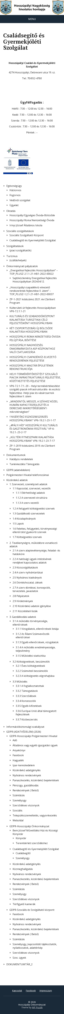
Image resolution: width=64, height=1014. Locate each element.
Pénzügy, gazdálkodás (26, 785)
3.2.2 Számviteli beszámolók (32, 671)
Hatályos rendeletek (21, 459)
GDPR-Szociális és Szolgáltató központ (31, 910)
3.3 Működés (20, 681)
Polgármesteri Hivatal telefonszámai (27, 475)
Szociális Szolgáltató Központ (26, 235)
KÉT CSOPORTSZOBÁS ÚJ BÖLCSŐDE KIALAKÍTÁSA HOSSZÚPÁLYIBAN (31, 330)
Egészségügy (14, 186)
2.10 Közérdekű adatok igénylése (32, 606)
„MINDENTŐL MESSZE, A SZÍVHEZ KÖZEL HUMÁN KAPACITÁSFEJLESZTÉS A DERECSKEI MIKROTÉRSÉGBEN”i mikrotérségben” (33, 407)
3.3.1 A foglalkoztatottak (30, 686)
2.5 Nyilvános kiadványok (27, 577)
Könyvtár (21, 838)
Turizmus (12, 256)
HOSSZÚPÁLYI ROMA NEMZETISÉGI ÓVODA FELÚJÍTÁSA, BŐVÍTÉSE (34, 338)
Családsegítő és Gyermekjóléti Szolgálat (36, 849)
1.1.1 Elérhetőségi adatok (30, 492)
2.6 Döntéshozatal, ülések (28, 582)
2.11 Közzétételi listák (25, 611)
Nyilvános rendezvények (27, 775)
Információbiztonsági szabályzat (25, 726)
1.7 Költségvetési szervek (27, 537)
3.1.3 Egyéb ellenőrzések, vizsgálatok (37, 642)
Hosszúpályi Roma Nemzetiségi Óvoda (31, 220)
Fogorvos (15, 195)
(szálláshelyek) (17, 260)
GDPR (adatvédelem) (18, 470)
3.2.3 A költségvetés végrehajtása (35, 676)
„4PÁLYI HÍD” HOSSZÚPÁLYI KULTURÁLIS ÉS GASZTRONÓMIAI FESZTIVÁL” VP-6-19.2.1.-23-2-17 (33, 429)
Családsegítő (23, 853)
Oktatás (11, 211)
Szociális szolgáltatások (20, 231)
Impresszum (45, 990)
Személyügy (19, 800)
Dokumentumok (15, 455)
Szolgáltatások (15, 246)
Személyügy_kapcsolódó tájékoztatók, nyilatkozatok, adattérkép (35, 945)
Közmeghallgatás (23, 869)
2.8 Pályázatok (21, 596)
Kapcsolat (17, 990)
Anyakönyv (19, 750)
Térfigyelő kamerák (24, 904)
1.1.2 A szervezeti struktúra (31, 497)
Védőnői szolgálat (19, 200)
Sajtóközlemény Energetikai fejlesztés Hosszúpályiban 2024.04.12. (35, 279)
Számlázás (19, 795)
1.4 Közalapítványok (24, 518)
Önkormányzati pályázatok (22, 266)
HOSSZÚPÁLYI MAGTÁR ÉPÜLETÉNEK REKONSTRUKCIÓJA (31, 367)
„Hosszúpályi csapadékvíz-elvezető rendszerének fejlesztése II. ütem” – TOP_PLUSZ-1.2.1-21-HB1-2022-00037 (31, 291)
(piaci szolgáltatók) (20, 250)
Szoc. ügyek (19, 957)
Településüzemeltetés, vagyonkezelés (35, 815)
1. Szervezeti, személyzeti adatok (28, 484)
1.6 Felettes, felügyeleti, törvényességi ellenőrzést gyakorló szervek (35, 530)
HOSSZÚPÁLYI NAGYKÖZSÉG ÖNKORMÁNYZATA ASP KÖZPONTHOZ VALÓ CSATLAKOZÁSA (32, 348)
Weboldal (18, 820)
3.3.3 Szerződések (26, 696)
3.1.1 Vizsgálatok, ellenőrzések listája (37, 628)
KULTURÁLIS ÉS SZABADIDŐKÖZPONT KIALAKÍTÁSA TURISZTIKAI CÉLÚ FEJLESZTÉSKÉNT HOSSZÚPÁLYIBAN (32, 319)
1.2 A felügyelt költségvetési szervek (34, 508)
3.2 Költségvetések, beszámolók (31, 661)
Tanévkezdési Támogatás (24, 464)
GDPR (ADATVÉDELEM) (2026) (23, 731)
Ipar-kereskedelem (24, 765)
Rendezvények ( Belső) (26, 790)
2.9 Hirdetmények (23, 601)
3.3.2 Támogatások (27, 691)
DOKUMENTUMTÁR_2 (19, 964)
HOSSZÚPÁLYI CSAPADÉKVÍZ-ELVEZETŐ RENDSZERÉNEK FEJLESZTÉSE (32, 358)
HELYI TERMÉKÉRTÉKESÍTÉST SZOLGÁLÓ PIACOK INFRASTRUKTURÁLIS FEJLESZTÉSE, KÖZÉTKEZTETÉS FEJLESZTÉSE (35, 377)
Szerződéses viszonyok (26, 805)
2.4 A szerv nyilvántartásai (28, 572)
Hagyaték (18, 760)
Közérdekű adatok (17, 480)
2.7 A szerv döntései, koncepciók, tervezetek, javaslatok (32, 589)
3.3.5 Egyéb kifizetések (29, 706)
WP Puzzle (37, 1007)
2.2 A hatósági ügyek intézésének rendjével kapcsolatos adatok (32, 560)
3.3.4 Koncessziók (26, 701)
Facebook (18, 755)
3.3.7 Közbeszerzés (27, 719)
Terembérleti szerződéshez (32, 843)
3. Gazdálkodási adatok (22, 617)
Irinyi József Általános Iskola (25, 225)
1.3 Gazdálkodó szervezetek (29, 513)
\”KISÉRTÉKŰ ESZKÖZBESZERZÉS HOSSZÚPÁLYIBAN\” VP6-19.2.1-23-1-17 (32, 418)
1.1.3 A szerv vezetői (27, 503)
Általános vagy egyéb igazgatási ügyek (35, 745)
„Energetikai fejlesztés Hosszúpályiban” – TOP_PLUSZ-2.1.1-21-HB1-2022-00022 (33, 272)
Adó (15, 740)
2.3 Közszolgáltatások (25, 567)
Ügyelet (13, 205)
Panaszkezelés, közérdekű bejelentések (36, 780)
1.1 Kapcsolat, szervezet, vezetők (32, 488)
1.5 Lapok (18, 523)
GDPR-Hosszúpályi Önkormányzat (29, 826)
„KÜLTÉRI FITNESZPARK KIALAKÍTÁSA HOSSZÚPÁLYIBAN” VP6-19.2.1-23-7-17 (32, 439)
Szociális (17, 810)
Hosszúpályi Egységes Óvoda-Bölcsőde (32, 215)
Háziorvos (15, 190)
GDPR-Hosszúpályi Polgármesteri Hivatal (33, 736)
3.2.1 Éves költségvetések (30, 665)
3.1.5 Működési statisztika (31, 655)
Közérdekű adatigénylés (27, 770)
